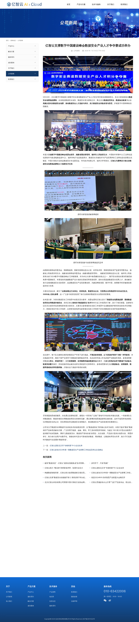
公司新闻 (77, 51)
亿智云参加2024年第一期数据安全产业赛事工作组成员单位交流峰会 (76, 450)
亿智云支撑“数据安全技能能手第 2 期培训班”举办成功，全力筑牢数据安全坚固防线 (65, 477)
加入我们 (9, 601)
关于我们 (110, 4)
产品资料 (52, 592)
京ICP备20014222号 (88, 619)
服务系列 (11, 57)
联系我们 (124, 4)
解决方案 (11, 51)
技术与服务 (96, 4)
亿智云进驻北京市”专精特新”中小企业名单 (66, 445)
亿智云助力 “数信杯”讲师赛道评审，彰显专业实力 (64, 468)
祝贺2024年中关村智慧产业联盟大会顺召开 (108, 477)
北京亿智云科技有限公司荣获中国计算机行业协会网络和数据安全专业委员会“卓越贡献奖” (65, 482)
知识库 (51, 596)
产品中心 (11, 46)
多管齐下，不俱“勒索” (99, 463)
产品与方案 (81, 4)
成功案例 (11, 62)
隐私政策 (74, 596)
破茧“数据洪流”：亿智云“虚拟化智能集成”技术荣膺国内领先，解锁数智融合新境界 (65, 463)
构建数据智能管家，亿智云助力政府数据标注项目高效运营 (65, 473)
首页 (68, 4)
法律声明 (74, 601)
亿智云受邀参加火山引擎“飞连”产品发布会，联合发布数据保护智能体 (112, 482)
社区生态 (52, 601)
